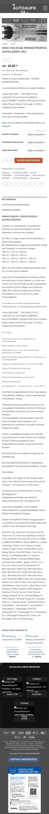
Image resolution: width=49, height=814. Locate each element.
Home (4, 44)
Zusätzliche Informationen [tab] (15, 205)
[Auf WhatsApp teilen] (4, 184)
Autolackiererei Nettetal (13, 497)
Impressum (14, 742)
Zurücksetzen (41, 131)
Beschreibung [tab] (9, 199)
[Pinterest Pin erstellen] (28, 184)
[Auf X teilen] (14, 184)
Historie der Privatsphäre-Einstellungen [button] (24, 748)
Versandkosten (22, 70)
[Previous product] (9, 60)
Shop (13, 44)
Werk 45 (33, 497)
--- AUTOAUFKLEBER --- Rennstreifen (25, 178)
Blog (31, 744)
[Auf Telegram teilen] (42, 184)
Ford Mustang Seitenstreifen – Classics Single (12, 652)
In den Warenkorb (28, 160)
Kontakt (39, 744)
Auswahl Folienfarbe (10, 134)
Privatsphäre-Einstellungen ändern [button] (24, 746)
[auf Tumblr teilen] (37, 184)
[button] (3, 8)
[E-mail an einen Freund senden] (23, 184)
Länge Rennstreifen (10, 150)
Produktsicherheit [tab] (11, 210)
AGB (5, 742)
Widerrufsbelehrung (16, 744)
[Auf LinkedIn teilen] (32, 184)
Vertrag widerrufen (23, 759)
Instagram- (19, 507)
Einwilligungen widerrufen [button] (24, 749)
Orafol (18, 353)
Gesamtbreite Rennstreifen (12, 142)
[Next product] (4, 60)
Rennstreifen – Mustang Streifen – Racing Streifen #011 (36, 652)
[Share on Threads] (18, 184)
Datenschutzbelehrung (32, 742)
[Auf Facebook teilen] (9, 184)
